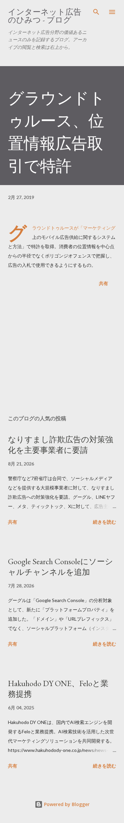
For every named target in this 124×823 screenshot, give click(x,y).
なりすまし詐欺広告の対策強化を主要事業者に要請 (60, 444)
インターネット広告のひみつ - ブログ (44, 16)
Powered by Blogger (66, 804)
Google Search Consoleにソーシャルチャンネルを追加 (60, 566)
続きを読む (104, 522)
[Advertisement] (62, 352)
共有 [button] (103, 283)
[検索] (96, 12)
